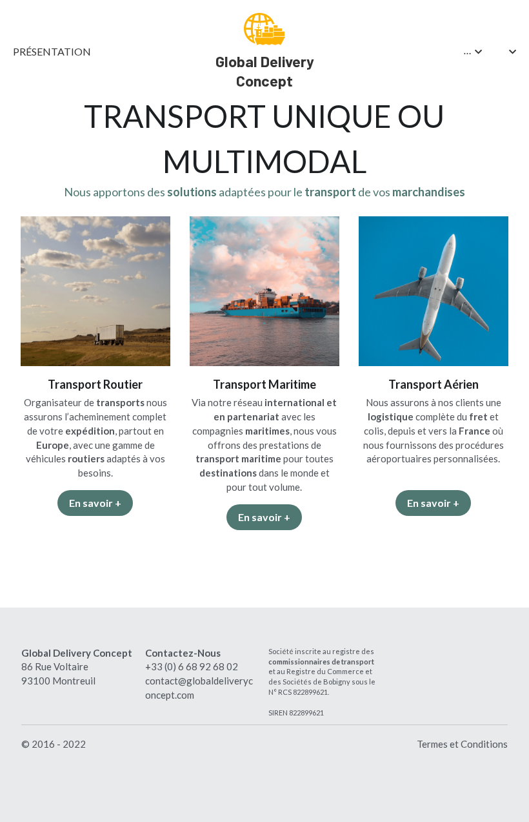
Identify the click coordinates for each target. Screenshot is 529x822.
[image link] (264, 28)
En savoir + (95, 503)
